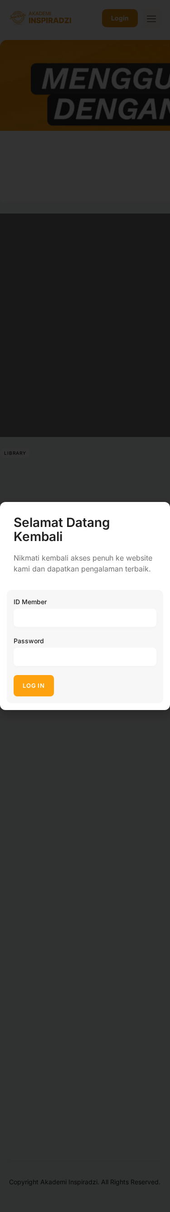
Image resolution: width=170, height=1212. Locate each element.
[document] (85, 606)
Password (29, 641)
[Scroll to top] (156, 1188)
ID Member (30, 602)
